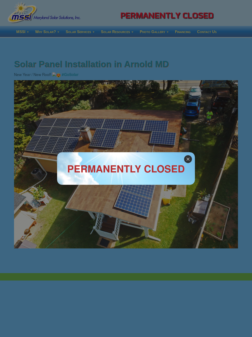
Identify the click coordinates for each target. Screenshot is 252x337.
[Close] (188, 159)
